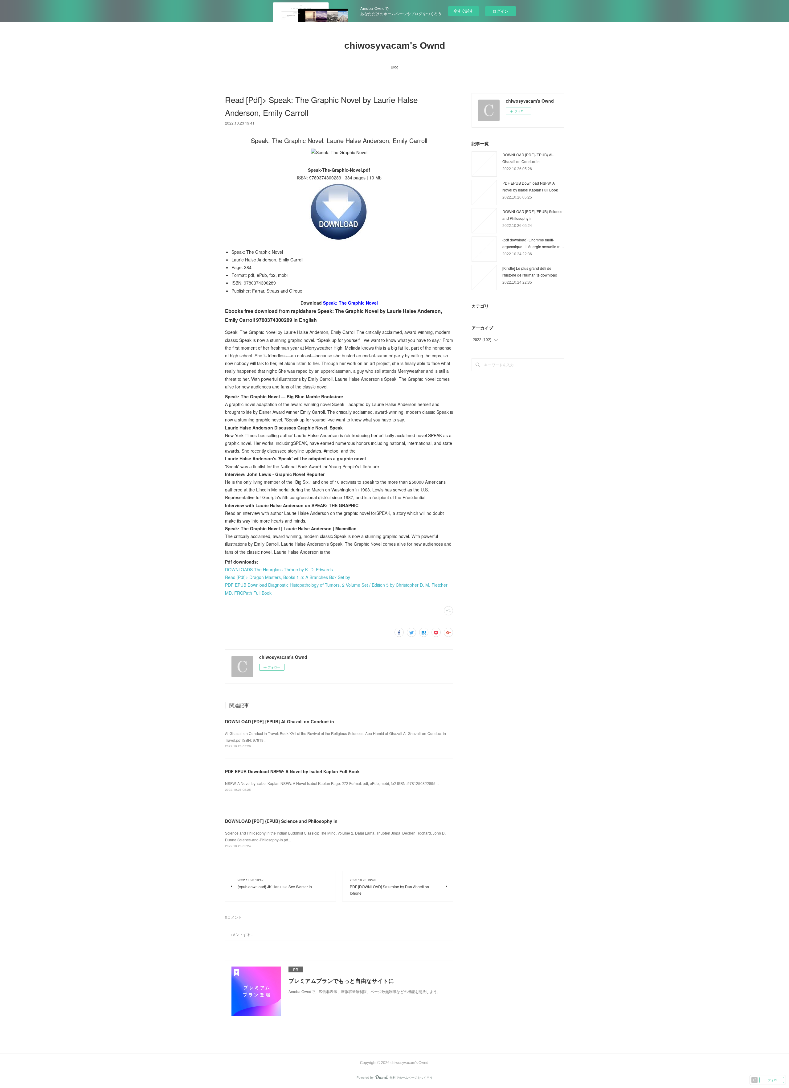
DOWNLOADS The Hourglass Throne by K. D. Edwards (279, 569)
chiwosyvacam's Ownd (394, 45)
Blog (395, 66)
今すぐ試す (463, 11)
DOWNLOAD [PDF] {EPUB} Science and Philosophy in (281, 821)
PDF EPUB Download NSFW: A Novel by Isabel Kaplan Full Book (292, 771)
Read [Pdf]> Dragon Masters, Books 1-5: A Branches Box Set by (287, 577)
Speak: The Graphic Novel (350, 303)
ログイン (501, 11)
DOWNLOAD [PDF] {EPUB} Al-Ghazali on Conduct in (279, 721)
